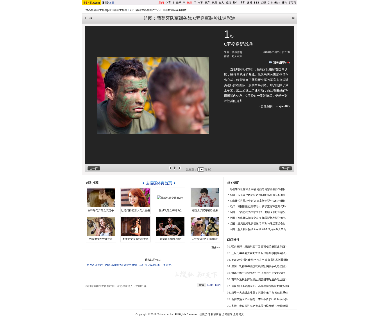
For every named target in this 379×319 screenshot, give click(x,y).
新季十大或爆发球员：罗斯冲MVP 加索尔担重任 (259, 292)
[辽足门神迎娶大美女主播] (135, 198)
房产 (207, 2)
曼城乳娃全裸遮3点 (170, 210)
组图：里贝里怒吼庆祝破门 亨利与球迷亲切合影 (258, 223)
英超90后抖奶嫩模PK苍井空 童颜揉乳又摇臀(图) (259, 259)
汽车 (200, 2)
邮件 (235, 2)
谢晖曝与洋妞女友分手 (101, 210)
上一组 (88, 18)
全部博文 (238, 314)
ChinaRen (274, 2)
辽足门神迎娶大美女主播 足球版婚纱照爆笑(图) (258, 253)
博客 (242, 2)
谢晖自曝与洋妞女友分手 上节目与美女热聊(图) (258, 272)
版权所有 (216, 314)
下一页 (286, 168)
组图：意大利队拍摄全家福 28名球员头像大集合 (258, 229)
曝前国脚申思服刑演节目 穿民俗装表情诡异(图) (258, 246)
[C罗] (205, 226)
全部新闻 (227, 314)
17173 (293, 2)
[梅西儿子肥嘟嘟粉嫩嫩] (205, 198)
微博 (249, 2)
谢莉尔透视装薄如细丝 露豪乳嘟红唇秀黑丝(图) (258, 279)
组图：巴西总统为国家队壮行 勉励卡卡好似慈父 (258, 212)
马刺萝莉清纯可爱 (170, 238)
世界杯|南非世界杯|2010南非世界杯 (106, 10)
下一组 (291, 18)
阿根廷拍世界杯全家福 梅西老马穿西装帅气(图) (257, 189)
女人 (221, 2)
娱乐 (178, 2)
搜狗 (284, 2)
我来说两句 (279, 62)
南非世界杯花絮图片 (174, 10)
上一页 (94, 168)
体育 (168, 2)
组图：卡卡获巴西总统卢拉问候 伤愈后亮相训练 (258, 195)
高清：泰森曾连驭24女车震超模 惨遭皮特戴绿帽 (259, 305)
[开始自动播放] (175, 169)
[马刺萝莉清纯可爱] (170, 226)
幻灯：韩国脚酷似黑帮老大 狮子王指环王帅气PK (258, 206)
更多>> (215, 247)
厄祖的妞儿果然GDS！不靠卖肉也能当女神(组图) (260, 286)
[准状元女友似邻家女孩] (135, 226)
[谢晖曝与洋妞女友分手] (101, 198)
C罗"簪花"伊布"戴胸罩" (205, 238)
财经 (189, 2)
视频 (228, 2)
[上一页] (170, 169)
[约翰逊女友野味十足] (101, 226)
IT (195, 2)
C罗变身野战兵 (238, 44)
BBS (256, 2)
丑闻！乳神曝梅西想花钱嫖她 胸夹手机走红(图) (258, 266)
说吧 (263, 2)
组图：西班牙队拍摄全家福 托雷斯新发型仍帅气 (258, 217)
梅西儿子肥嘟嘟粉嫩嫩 (205, 210)
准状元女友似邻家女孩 (135, 238)
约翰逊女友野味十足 (101, 238)
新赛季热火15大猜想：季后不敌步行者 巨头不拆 (259, 299)
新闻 (161, 2)
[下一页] (180, 169)
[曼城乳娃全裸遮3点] (170, 198)
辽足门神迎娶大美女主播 (135, 210)
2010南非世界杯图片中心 (145, 10)
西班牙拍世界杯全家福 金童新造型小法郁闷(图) (257, 200)
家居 (214, 2)
